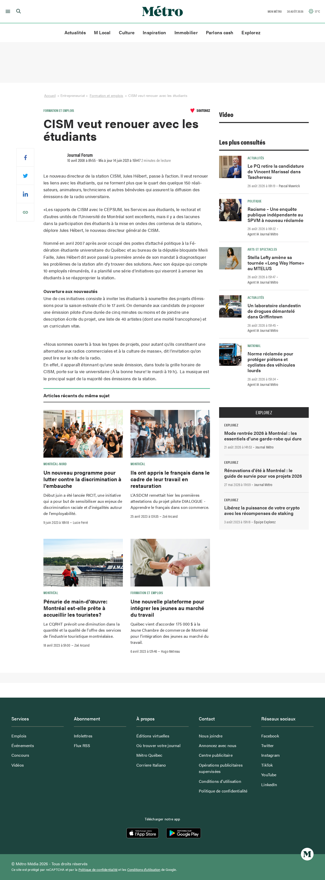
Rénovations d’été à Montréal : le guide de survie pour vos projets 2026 (263, 473)
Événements (22, 745)
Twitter (267, 745)
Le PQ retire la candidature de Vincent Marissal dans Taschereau (276, 171)
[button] (7, 11)
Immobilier (186, 32)
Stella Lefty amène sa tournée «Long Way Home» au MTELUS (276, 262)
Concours (20, 755)
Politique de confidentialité (223, 791)
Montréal (138, 464)
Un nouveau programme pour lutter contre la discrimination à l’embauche (82, 479)
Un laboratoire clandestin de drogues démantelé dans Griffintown (274, 311)
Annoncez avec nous (218, 745)
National (254, 345)
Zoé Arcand (170, 516)
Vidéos (17, 765)
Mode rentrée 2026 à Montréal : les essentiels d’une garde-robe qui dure (263, 436)
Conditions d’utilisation (220, 781)
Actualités (75, 32)
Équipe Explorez (264, 521)
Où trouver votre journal (158, 745)
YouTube (268, 775)
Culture (127, 32)
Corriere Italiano (151, 765)
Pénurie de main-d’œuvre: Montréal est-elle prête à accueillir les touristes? (75, 607)
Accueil (50, 95)
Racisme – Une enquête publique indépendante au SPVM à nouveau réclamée (275, 214)
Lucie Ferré (80, 522)
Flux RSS (82, 745)
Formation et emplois (106, 95)
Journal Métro (264, 447)
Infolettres (83, 736)
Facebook (270, 736)
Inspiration (154, 32)
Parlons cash (220, 32)
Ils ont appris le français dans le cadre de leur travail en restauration (170, 479)
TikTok (267, 765)
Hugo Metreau (170, 651)
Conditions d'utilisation (143, 869)
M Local (102, 32)
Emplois (18, 736)
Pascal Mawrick (289, 185)
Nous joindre (210, 736)
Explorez (251, 32)
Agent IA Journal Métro (263, 233)
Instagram (270, 755)
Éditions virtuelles (152, 736)
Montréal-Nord (55, 464)
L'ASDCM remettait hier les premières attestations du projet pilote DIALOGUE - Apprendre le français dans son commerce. (170, 501)
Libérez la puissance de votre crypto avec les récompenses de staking (262, 510)
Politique (255, 201)
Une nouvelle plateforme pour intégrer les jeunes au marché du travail (167, 607)
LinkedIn (269, 784)
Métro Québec (149, 755)
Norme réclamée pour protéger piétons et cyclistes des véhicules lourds (271, 361)
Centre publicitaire (216, 755)
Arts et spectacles (262, 249)
